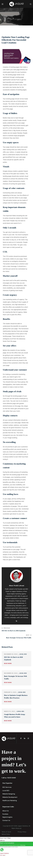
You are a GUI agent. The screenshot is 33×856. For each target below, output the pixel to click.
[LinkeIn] (24, 738)
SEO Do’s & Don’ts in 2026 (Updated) (13, 658)
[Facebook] (20, 738)
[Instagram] (28, 738)
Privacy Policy (22, 832)
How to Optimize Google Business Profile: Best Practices (16, 696)
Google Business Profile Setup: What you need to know (14, 715)
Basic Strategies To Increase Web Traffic (15, 677)
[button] (30, 4)
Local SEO (23, 654)
